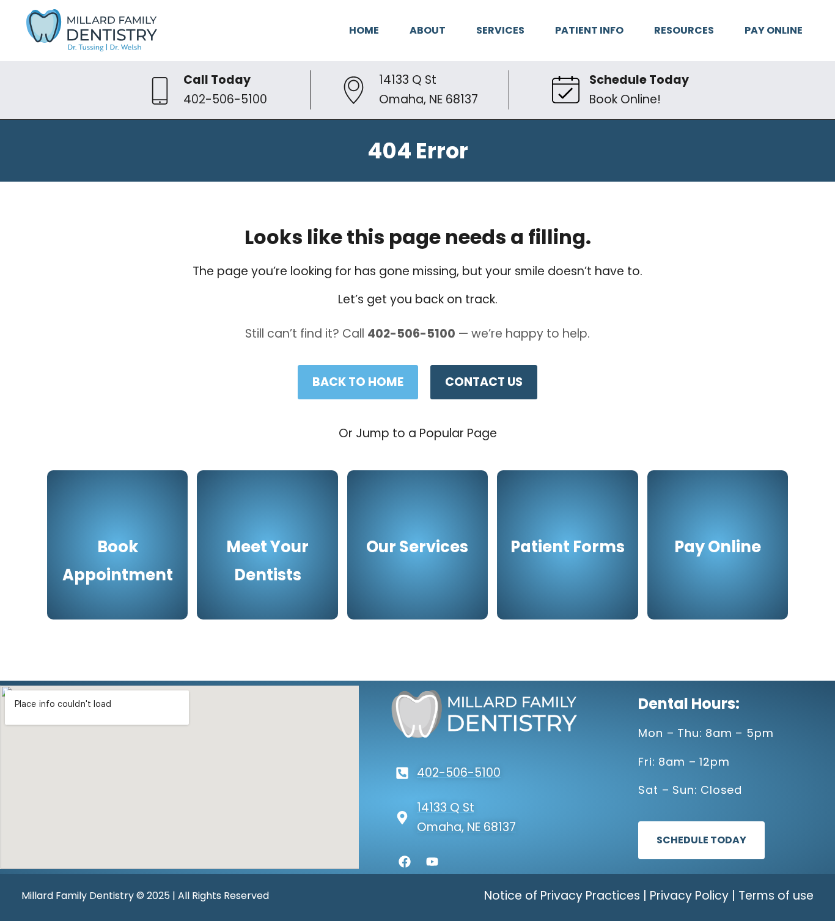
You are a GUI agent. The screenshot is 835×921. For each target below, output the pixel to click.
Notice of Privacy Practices (562, 895)
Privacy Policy (689, 895)
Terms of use (776, 895)
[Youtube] (432, 861)
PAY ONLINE (774, 30)
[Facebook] (404, 861)
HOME (364, 30)
